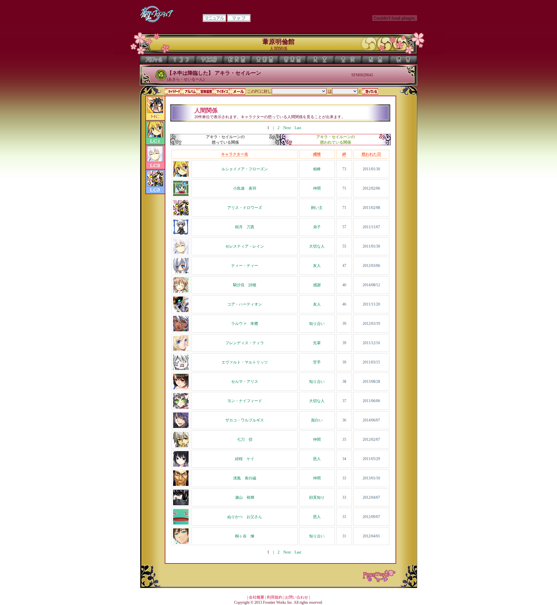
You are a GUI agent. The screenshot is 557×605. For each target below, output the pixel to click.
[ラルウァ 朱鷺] (181, 330)
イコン (181, 59)
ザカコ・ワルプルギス (244, 420)
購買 (403, 59)
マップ (238, 18)
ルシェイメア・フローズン (244, 169)
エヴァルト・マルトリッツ (244, 362)
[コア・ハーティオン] (181, 310)
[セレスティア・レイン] (181, 253)
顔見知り (317, 497)
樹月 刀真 (244, 227)
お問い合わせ (296, 597)
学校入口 (209, 59)
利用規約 (274, 597)
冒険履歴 (205, 91)
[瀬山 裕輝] (181, 504)
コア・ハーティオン (244, 304)
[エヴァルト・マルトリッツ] (181, 368)
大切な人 (317, 246)
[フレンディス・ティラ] (181, 349)
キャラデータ (173, 91)
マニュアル (214, 18)
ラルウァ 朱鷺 (244, 323)
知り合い (317, 323)
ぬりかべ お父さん (244, 517)
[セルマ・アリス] (181, 388)
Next (287, 128)
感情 (317, 154)
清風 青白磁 (244, 478)
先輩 (317, 343)
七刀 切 (244, 439)
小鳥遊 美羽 (244, 188)
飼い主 (317, 207)
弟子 (317, 227)
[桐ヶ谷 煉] (181, 542)
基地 (348, 59)
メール (237, 91)
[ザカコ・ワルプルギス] (181, 426)
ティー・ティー (244, 265)
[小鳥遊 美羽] (181, 195)
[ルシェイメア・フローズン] (181, 175)
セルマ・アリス (244, 381)
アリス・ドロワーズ (244, 207)
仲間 (317, 188)
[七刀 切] (181, 446)
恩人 (317, 459)
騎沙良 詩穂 (244, 285)
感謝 (317, 285)
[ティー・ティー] (181, 272)
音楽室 (292, 59)
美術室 (264, 59)
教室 (375, 59)
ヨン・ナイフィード (244, 401)
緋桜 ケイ (244, 459)
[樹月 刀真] (181, 233)
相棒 (317, 169)
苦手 (317, 362)
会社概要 (256, 597)
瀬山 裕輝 (244, 497)
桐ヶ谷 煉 (244, 536)
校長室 (237, 59)
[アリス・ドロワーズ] (181, 214)
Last (298, 128)
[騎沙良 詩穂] (181, 291)
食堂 (320, 59)
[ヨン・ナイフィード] (181, 407)
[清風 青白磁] (181, 484)
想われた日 (371, 154)
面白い (317, 420)
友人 (317, 265)
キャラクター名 (234, 154)
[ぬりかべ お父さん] (181, 523)
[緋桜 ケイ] (181, 465)
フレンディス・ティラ (244, 343)
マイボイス (221, 91)
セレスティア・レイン (244, 246)
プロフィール (154, 59)
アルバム (189, 91)
